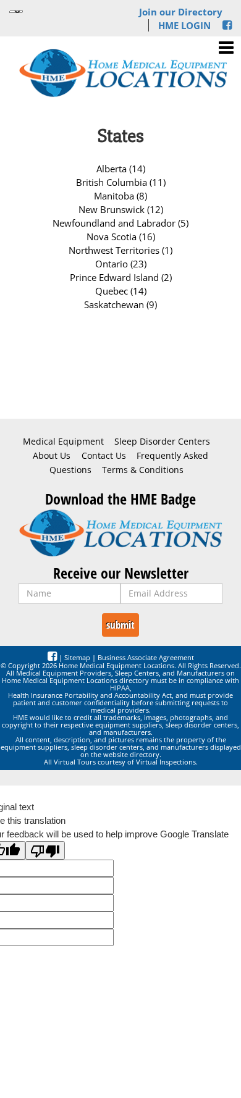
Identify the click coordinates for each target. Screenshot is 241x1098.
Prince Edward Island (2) (121, 277)
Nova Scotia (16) (121, 236)
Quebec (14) (120, 291)
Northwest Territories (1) (120, 250)
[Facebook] (227, 25)
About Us (51, 455)
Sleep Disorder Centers (162, 441)
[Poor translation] (45, 850)
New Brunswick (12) (120, 209)
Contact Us (104, 455)
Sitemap (77, 657)
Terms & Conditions (143, 470)
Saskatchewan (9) (120, 304)
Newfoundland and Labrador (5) (120, 223)
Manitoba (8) (120, 196)
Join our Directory (180, 12)
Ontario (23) (120, 264)
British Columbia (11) (121, 182)
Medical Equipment (63, 441)
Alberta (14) (120, 168)
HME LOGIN (184, 25)
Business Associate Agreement (146, 657)
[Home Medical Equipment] (120, 533)
